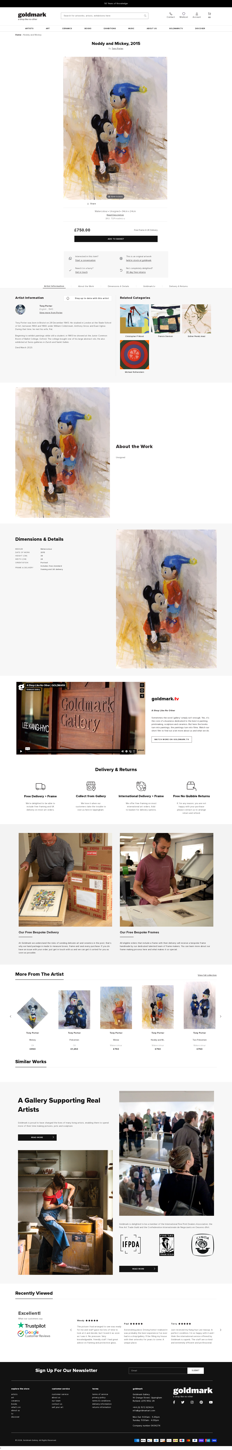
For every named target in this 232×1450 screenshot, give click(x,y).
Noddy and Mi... (158, 1040)
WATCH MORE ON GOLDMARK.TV (171, 739)
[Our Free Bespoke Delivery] (65, 880)
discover (15, 1417)
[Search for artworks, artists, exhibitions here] (145, 16)
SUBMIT (196, 1371)
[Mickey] (32, 1013)
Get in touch (81, 272)
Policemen (74, 1040)
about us (15, 1411)
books (14, 1404)
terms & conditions (101, 1401)
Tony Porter (117, 48)
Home (18, 35)
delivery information (102, 1404)
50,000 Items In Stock (116, 3)
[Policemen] (74, 1009)
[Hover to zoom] (115, 128)
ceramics (15, 1401)
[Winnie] (116, 1008)
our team (56, 1401)
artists (14, 1394)
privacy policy (98, 1398)
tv (12, 1414)
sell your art (57, 1407)
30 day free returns (136, 272)
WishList (184, 17)
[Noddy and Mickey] (158, 1007)
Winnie (116, 1040)
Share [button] (93, 204)
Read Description (115, 215)
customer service (60, 1394)
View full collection (207, 975)
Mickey (32, 1040)
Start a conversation (85, 260)
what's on (16, 1407)
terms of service (100, 1394)
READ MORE (37, 1137)
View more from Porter (51, 313)
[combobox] (104, 16)
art (12, 1398)
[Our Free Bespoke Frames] (166, 880)
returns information (101, 1407)
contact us (57, 1404)
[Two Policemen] (199, 1005)
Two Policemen (200, 1040)
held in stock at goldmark (138, 260)
